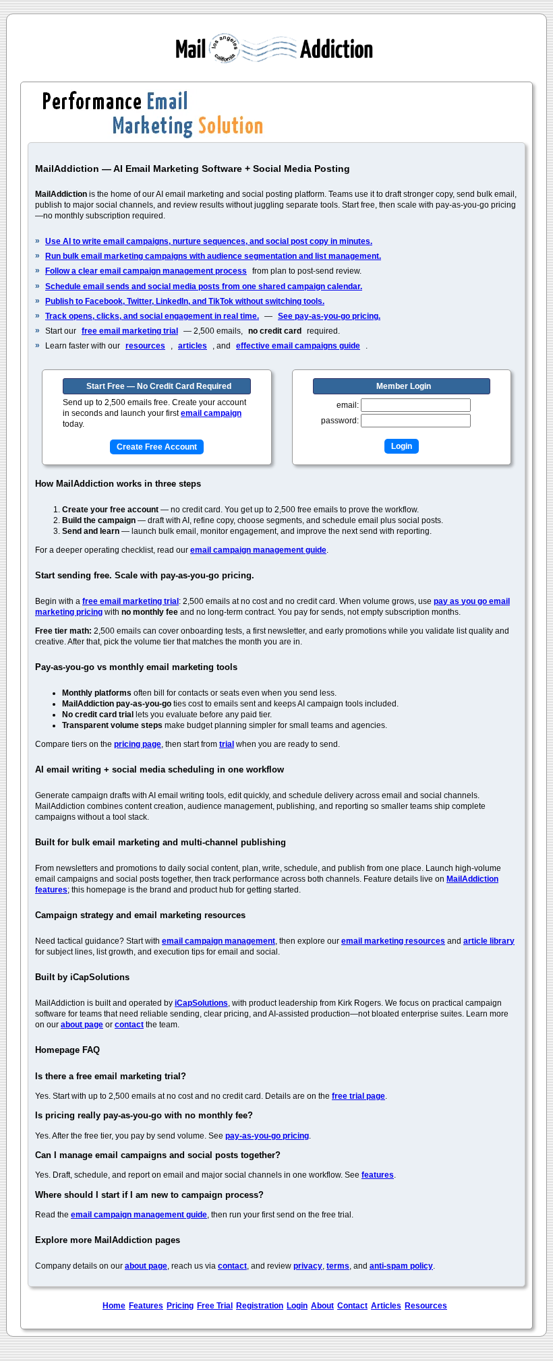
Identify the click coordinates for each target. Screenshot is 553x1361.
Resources (426, 1305)
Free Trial (215, 1305)
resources (145, 346)
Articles (386, 1305)
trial (226, 744)
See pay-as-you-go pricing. (329, 316)
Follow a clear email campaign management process (146, 271)
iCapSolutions (201, 1003)
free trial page (358, 1096)
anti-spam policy (401, 1266)
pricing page (137, 744)
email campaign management (218, 941)
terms (337, 1266)
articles (192, 346)
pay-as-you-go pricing (267, 1136)
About (322, 1305)
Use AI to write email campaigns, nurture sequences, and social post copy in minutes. (208, 241)
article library (489, 941)
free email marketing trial (130, 331)
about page (82, 1024)
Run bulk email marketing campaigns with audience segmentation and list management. (213, 256)
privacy (307, 1266)
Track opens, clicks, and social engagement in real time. (152, 316)
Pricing (180, 1305)
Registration (259, 1305)
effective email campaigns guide (298, 346)
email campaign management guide (258, 550)
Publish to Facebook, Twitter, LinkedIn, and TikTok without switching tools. (184, 301)
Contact (352, 1305)
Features (146, 1305)
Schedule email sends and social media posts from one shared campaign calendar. (203, 286)
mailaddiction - (276, 48)
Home (114, 1305)
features (377, 1175)
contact (129, 1024)
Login (297, 1305)
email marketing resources (393, 941)
